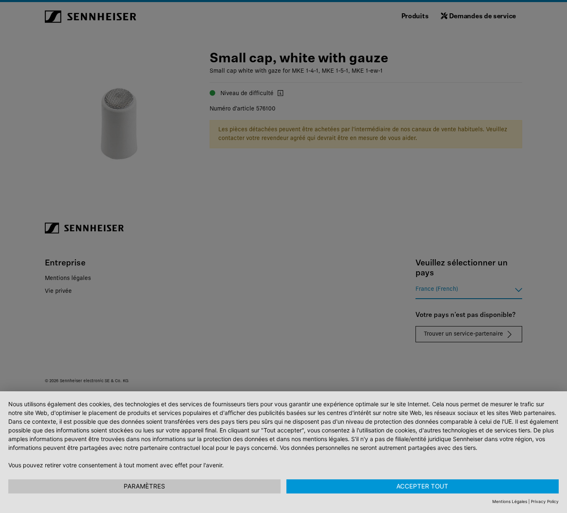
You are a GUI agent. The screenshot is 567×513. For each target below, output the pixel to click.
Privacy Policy (545, 501)
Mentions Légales (509, 501)
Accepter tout (422, 486)
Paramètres (144, 486)
